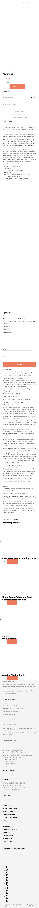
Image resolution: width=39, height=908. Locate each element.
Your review (7, 332)
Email (5, 356)
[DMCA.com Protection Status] (14, 848)
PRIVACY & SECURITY (10, 808)
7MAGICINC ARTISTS (10, 830)
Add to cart (12, 561)
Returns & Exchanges (19, 117)
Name (5, 349)
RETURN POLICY (8, 838)
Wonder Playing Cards (13, 675)
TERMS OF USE (8, 806)
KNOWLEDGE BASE (9, 814)
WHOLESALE (7, 827)
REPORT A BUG (8, 811)
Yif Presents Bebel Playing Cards (19, 558)
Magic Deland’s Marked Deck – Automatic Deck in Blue (18, 598)
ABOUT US (6, 833)
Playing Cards (10, 68)
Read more (11, 603)
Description (19, 111)
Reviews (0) (19, 114)
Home (4, 68)
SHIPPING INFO (8, 835)
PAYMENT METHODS (10, 817)
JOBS (4, 820)
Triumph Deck (9, 638)
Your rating (7, 326)
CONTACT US (7, 841)
